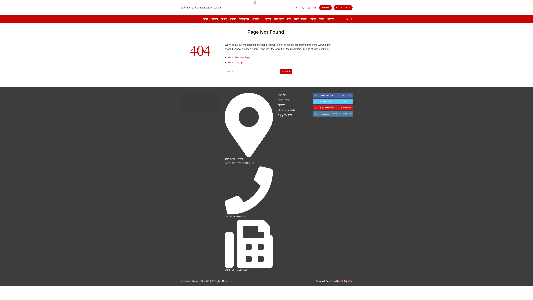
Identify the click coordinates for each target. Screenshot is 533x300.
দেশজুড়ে (255, 19)
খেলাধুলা (313, 19)
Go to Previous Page (239, 57)
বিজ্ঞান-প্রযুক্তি (300, 19)
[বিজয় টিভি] (266, 7)
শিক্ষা (289, 19)
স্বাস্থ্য (321, 19)
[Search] (351, 19)
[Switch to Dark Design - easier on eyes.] (347, 19)
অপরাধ (224, 19)
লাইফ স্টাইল (279, 19)
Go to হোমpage (235, 62)
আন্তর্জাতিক (244, 19)
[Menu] (181, 19)
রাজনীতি (215, 19)
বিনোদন (268, 19)
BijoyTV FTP (343, 8)
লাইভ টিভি (325, 7)
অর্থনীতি (233, 19)
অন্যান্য (331, 19)
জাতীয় (205, 19)
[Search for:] (252, 71)
